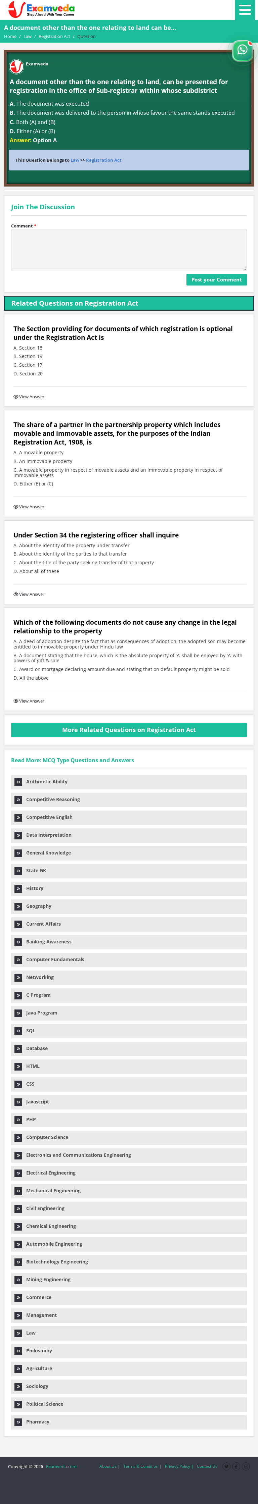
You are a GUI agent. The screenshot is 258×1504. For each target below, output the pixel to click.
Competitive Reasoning (51, 799)
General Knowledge (46, 852)
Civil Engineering (43, 1208)
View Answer (31, 397)
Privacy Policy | (179, 1466)
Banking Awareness (47, 941)
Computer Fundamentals (53, 959)
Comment (23, 226)
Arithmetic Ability (45, 781)
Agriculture (37, 1368)
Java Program (39, 1012)
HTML (31, 1066)
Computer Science (45, 1137)
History (32, 888)
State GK (34, 870)
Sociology (35, 1386)
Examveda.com (60, 1466)
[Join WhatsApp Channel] (242, 51)
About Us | (109, 1466)
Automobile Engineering (52, 1244)
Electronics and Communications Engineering (76, 1155)
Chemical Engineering (49, 1226)
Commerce (36, 1297)
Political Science (42, 1404)
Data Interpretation (47, 835)
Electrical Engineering (49, 1173)
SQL (28, 1030)
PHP (29, 1119)
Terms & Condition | (142, 1466)
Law (75, 160)
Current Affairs (41, 924)
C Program (36, 995)
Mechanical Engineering (51, 1190)
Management (39, 1315)
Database (35, 1048)
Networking (38, 977)
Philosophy (37, 1350)
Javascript (35, 1101)
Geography (36, 906)
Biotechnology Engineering (55, 1261)
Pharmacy (35, 1421)
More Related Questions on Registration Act (129, 730)
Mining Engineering (46, 1279)
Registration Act (104, 160)
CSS (28, 1084)
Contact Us (207, 1466)
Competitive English (47, 817)
